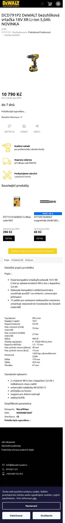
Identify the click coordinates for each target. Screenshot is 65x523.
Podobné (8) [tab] (17, 260)
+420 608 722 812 (14, 473)
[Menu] (58, 4)
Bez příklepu (22, 409)
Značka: (12, 35)
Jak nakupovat (8, 441)
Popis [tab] (6, 260)
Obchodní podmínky (11, 445)
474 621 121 (12, 469)
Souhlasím (46, 515)
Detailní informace (10, 117)
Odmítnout (16, 515)
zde (34, 498)
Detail (8, 238)
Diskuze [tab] (29, 260)
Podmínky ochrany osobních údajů (18, 449)
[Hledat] (42, 4)
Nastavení (31, 505)
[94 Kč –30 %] (48, 201)
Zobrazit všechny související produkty (32, 251)
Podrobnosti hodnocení (39, 32)
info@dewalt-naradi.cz (16, 464)
